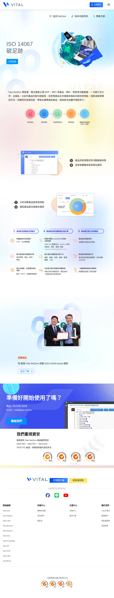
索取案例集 (78, 480)
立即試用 (12, 61)
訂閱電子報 (58, 480)
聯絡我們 (16, 421)
